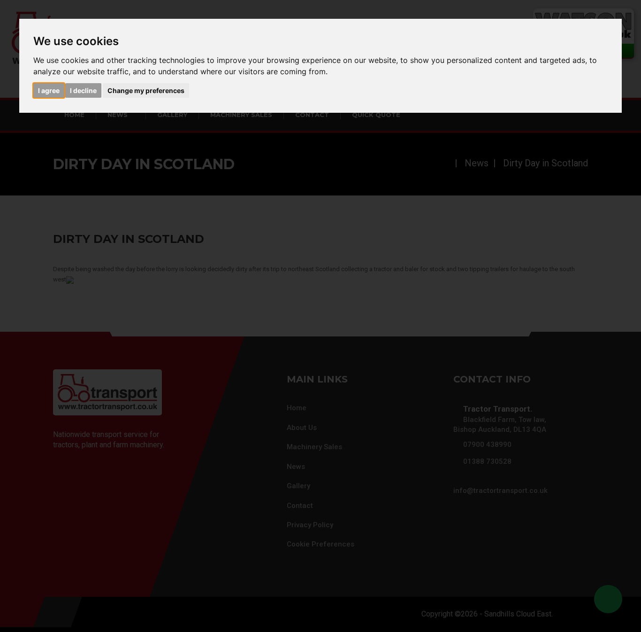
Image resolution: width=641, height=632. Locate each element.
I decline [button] (83, 90)
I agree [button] (49, 90)
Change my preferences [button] (145, 90)
